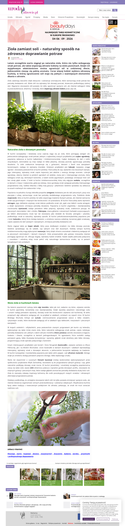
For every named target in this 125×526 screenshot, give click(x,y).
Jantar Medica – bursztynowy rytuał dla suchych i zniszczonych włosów (107, 195)
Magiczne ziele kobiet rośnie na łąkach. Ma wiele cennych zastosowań (93, 483)
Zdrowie (19, 17)
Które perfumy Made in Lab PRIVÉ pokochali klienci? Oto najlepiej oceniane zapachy (108, 211)
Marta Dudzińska (19, 59)
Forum (114, 17)
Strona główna (30, 523)
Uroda (10, 17)
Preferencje (115, 519)
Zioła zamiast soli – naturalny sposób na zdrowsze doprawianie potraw (107, 85)
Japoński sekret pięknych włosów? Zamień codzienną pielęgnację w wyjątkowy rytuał (108, 187)
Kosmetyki (81, 17)
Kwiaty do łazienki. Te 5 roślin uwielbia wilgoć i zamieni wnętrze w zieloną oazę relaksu (72, 483)
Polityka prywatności (54, 523)
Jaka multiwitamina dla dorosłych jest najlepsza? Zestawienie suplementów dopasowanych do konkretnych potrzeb (108, 117)
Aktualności (97, 103)
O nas (37, 523)
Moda (45, 17)
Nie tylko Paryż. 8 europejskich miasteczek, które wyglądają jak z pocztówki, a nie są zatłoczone (108, 95)
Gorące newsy (93, 17)
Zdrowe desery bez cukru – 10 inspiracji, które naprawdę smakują (108, 50)
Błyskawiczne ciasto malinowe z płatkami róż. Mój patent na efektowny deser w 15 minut (107, 260)
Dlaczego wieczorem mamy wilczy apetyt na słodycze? (108, 58)
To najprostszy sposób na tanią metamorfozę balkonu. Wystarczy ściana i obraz (29, 483)
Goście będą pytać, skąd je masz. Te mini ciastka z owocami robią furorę (108, 276)
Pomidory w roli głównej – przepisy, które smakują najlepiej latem (107, 224)
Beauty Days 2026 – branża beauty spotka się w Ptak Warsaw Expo (108, 125)
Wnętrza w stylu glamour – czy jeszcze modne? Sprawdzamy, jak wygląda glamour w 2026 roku (108, 68)
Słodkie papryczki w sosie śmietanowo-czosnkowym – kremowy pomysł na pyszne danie (108, 242)
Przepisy (36, 17)
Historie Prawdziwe (65, 17)
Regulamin (44, 523)
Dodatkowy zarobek (80, 523)
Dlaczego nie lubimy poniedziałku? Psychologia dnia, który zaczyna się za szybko (108, 165)
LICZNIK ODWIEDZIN (36, 2)
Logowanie (113, 2)
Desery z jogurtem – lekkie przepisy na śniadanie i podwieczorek (108, 250)
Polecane (10, 466)
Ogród (27, 17)
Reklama (70, 523)
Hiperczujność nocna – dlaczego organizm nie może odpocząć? (107, 173)
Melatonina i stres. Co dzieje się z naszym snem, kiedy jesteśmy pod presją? (108, 107)
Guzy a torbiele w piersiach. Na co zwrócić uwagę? (108, 133)
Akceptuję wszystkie (89, 519)
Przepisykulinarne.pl (93, 523)
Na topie (105, 17)
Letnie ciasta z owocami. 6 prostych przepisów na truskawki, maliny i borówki (108, 233)
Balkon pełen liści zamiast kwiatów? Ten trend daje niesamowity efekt (49, 483)
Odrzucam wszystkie (103, 519)
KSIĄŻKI (26, 2)
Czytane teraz (12, 490)
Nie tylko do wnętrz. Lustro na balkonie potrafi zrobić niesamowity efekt (108, 155)
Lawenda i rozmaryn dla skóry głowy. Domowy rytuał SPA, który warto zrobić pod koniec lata (108, 204)
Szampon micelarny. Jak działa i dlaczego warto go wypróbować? (72, 463)
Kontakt (64, 523)
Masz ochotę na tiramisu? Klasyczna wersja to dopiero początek (108, 267)
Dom (53, 17)
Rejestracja (104, 2)
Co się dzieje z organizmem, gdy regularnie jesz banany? (22, 463)
